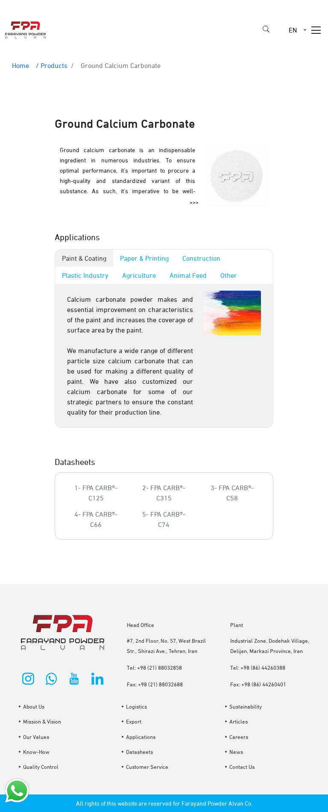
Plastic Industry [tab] (85, 275)
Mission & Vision (42, 721)
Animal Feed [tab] (188, 275)
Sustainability (245, 706)
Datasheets (139, 751)
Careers (238, 736)
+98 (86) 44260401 (263, 684)
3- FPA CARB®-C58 (232, 493)
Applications (140, 736)
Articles (238, 721)
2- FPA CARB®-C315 (163, 493)
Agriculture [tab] (139, 275)
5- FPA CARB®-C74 (163, 519)
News (236, 751)
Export (133, 721)
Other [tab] (228, 275)
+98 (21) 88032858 (159, 667)
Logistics (136, 706)
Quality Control (41, 766)
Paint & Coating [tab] (84, 258)
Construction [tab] (201, 258)
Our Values (36, 736)
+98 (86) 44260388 (262, 667)
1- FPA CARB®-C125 (95, 493)
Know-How (36, 751)
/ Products (51, 65)
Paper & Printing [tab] (144, 258)
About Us (33, 706)
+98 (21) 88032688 (160, 684)
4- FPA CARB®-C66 (95, 519)
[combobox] (290, 30)
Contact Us (242, 766)
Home (20, 65)
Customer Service (147, 766)
